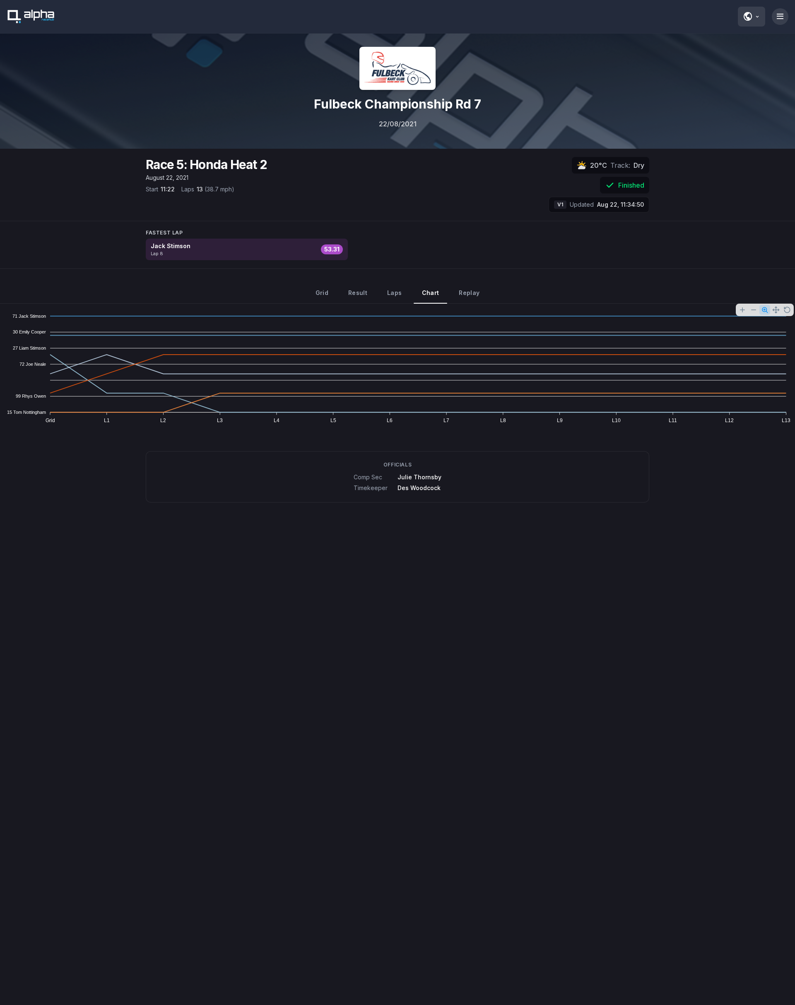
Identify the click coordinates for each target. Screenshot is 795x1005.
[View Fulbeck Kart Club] (397, 68)
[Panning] (776, 310)
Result (357, 292)
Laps (394, 292)
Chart (430, 292)
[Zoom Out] (753, 310)
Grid (322, 292)
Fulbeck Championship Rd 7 (397, 104)
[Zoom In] (742, 310)
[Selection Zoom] (764, 310)
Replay (469, 292)
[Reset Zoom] (787, 310)
